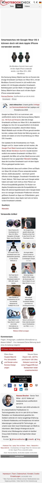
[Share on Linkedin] (21, 389)
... (39, 6)
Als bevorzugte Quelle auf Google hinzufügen (23, 379)
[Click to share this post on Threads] (15, 385)
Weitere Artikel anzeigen (21, 331)
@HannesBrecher (18, 439)
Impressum (7, 473)
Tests (12, 6)
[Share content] (5, 385)
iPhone (14, 99)
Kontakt (30, 473)
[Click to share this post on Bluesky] (20, 385)
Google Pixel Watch (9, 148)
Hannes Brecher (7, 96)
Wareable (27, 159)
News (19, 6)
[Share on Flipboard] (16, 389)
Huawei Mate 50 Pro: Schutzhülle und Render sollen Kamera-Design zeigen (11, 362)
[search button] (34, 2)
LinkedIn (30, 439)
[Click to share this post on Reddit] (31, 385)
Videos (27, 6)
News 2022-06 (5, 448)
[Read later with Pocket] (36, 385)
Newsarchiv (34, 445)
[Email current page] (26, 389)
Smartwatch (6, 99)
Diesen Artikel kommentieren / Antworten (18, 349)
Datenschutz (21, 473)
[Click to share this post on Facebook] (10, 385)
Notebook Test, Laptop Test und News (14, 445)
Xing (38, 439)
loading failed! (5, 456)
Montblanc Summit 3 (19, 151)
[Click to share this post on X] (26, 385)
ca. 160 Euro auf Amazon (11, 120)
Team (14, 473)
